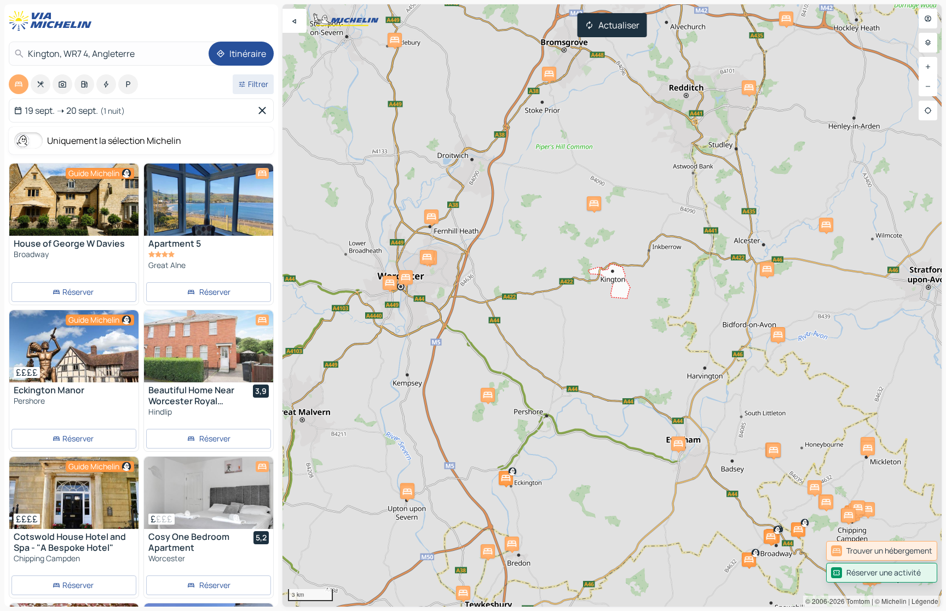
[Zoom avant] (928, 67)
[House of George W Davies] (74, 200)
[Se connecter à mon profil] (928, 18)
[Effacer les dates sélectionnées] (264, 110)
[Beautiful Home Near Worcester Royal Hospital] (208, 346)
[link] (881, 551)
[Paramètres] (928, 43)
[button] (826, 225)
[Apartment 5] (208, 212)
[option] (18, 84)
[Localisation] (928, 110)
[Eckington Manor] (74, 346)
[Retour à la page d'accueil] (52, 21)
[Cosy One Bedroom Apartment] (208, 493)
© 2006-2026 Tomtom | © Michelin (856, 601)
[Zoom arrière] (928, 86)
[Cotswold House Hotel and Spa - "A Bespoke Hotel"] (74, 493)
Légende (925, 601)
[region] (612, 305)
